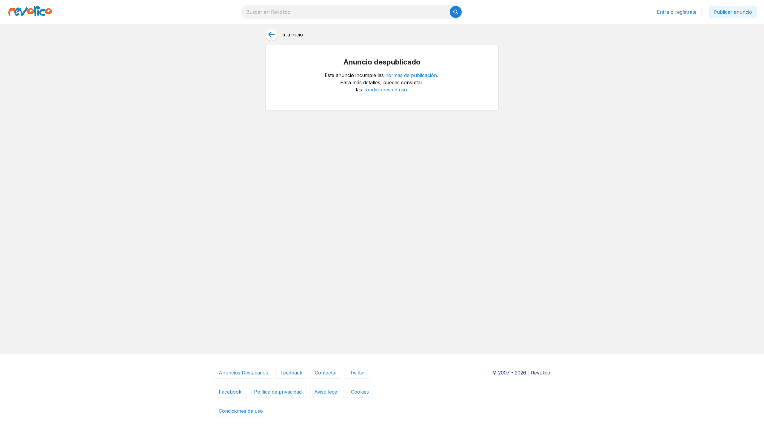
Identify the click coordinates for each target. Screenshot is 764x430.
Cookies (360, 392)
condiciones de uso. (385, 90)
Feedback (291, 373)
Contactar (326, 373)
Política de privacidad (278, 392)
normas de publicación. (411, 75)
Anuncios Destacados (243, 373)
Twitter (357, 373)
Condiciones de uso (241, 411)
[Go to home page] (30, 12)
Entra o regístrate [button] (677, 12)
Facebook (230, 392)
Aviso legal (326, 392)
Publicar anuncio (733, 12)
